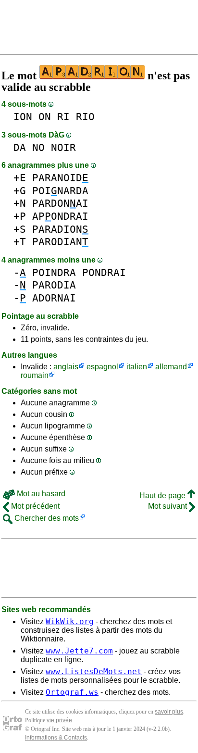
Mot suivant (168, 506)
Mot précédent (34, 506)
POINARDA (60, 191)
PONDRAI (104, 272)
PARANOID (60, 178)
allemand (171, 367)
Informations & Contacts (56, 737)
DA (19, 147)
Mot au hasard (40, 493)
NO (38, 147)
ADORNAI (54, 298)
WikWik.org (70, 621)
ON (44, 117)
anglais (65, 367)
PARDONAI (60, 203)
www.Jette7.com (79, 650)
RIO (85, 117)
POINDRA (54, 272)
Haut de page (163, 495)
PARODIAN (60, 242)
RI (63, 117)
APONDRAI (60, 216)
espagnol (102, 367)
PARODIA (54, 285)
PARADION (60, 229)
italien (136, 367)
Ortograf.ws (72, 692)
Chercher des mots (45, 518)
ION (22, 117)
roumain (35, 375)
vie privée (59, 720)
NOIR (63, 147)
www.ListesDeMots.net (94, 671)
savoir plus (169, 711)
